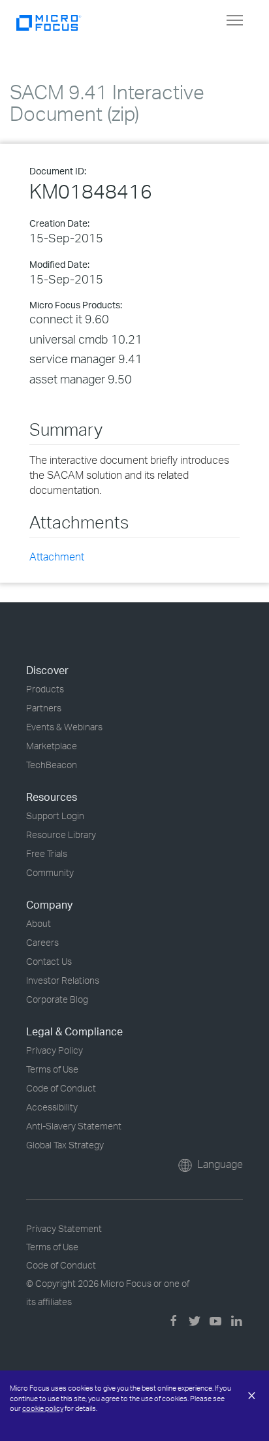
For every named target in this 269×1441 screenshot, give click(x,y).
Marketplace (51, 745)
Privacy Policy (54, 1050)
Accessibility (52, 1106)
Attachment (56, 556)
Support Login (55, 815)
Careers (42, 942)
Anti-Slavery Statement (73, 1125)
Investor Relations (62, 980)
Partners (43, 707)
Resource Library (61, 834)
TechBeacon (51, 764)
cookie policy (42, 1408)
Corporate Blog (57, 999)
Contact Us (49, 961)
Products (45, 688)
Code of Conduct (61, 1087)
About (38, 923)
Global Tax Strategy (65, 1144)
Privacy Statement (64, 1228)
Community (50, 872)
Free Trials (46, 853)
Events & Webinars (64, 726)
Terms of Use (52, 1069)
